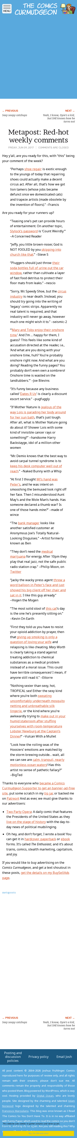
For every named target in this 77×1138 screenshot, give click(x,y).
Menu (6, 10)
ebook (65, 839)
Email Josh (64, 1056)
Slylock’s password (24, 231)
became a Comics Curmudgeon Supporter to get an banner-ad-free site (38, 788)
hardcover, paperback (40, 839)
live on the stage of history (26, 822)
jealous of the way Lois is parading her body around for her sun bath (38, 412)
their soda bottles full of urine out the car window (37, 268)
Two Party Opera (19, 812)
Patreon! (13, 798)
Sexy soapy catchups (14, 115)
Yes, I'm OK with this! (38, 1133)
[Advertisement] (38, 58)
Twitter (15, 571)
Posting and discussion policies (13, 1057)
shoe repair (33, 169)
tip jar (48, 793)
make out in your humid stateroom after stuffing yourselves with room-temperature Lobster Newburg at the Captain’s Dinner (38, 726)
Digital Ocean (45, 1095)
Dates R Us (28, 394)
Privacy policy (38, 1056)
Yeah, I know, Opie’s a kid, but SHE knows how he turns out (59, 118)
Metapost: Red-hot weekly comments (38, 136)
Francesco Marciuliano (15, 1111)
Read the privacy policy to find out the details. (36, 1125)
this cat (51, 608)
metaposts (9, 892)
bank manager (28, 523)
